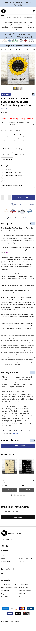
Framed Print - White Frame (13, 175)
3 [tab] (18, 495)
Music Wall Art (5, 597)
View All (3, 573)
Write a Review (6, 109)
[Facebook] (3, 545)
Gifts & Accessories (25, 594)
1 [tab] (12, 495)
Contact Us (22, 555)
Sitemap (21, 561)
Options (9, 490)
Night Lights (5, 591)
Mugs (3, 594)
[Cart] (34, 11)
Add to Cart (24, 197)
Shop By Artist (24, 584)
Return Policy (5, 561)
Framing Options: (7, 166)
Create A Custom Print (8, 584)
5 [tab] (24, 495)
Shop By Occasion (25, 591)
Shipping (4, 555)
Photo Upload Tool (25, 558)
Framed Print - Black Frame (13, 172)
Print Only (7, 169)
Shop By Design (24, 587)
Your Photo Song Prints (9, 587)
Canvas (6, 181)
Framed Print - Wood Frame (13, 178)
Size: (3, 145)
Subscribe (18, 517)
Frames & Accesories (26, 597)
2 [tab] (15, 495)
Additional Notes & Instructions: (11, 185)
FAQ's (3, 558)
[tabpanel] (9, 476)
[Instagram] (7, 545)
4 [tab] (21, 495)
